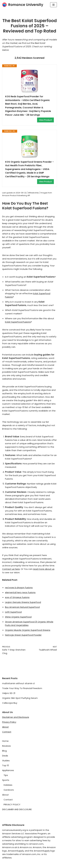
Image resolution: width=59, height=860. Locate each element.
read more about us (43, 569)
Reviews (6, 745)
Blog (4, 750)
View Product (45, 120)
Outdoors (9, 789)
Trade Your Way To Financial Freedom (22, 688)
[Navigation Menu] (53, 4)
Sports (5, 780)
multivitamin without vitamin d (18, 683)
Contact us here (11, 569)
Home (5, 740)
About (5, 726)
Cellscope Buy (9, 702)
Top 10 (5, 765)
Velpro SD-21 (8, 693)
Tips (6, 775)
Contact (6, 731)
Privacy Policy (9, 722)
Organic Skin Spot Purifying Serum (20, 698)
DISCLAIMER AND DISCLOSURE (17, 809)
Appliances (8, 770)
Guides (6, 760)
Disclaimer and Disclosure (15, 717)
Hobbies (8, 784)
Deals (5, 755)
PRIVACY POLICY (12, 804)
